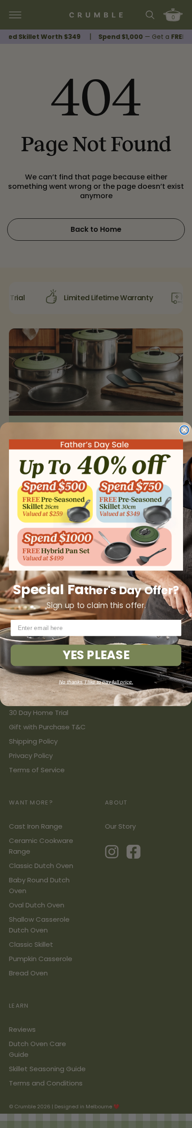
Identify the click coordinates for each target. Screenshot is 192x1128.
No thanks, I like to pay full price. (96, 681)
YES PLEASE (96, 655)
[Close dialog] (184, 430)
